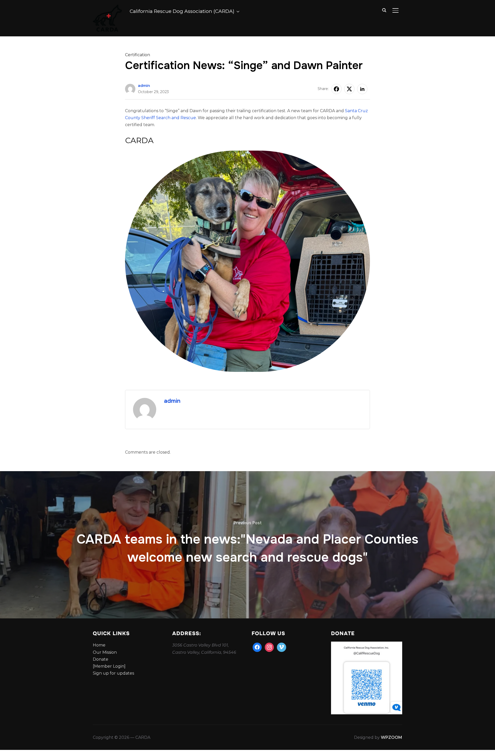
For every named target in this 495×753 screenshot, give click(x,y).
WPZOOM (391, 737)
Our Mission (105, 652)
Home (99, 645)
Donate (100, 659)
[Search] (384, 10)
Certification (137, 54)
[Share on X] (349, 89)
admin (144, 85)
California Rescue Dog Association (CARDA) (182, 11)
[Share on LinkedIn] (362, 89)
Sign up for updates (113, 673)
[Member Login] (109, 666)
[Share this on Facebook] (336, 89)
